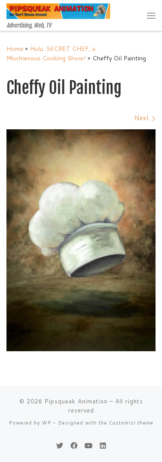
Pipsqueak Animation (76, 401)
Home (14, 48)
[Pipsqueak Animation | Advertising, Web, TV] (58, 11)
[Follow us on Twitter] (59, 445)
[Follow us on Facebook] (73, 445)
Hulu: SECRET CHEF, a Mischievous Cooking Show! (50, 53)
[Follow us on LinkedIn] (103, 445)
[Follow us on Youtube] (88, 445)
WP (46, 422)
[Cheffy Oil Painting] (81, 240)
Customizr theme (131, 422)
